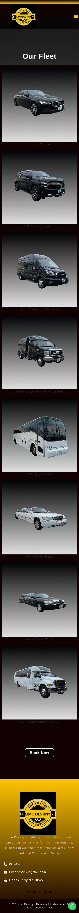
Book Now (39, 753)
